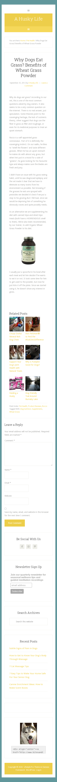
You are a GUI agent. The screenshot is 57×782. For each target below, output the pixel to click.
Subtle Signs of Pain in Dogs (23, 648)
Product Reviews (34, 406)
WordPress (30, 770)
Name (8, 470)
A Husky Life (28, 18)
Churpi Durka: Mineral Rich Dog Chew (15, 336)
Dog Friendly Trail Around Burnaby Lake (31, 396)
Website (8, 496)
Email (8, 483)
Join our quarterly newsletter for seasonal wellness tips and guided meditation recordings (28, 577)
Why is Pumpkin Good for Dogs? (32, 363)
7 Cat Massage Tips (19, 666)
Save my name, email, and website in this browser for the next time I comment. (27, 514)
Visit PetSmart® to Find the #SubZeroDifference (32, 336)
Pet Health (23, 406)
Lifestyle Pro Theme (32, 767)
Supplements (37, 409)
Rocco (44, 406)
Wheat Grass (14, 412)
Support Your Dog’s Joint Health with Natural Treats (15, 366)
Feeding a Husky (13, 394)
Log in (38, 770)
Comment (10, 440)
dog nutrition (25, 409)
